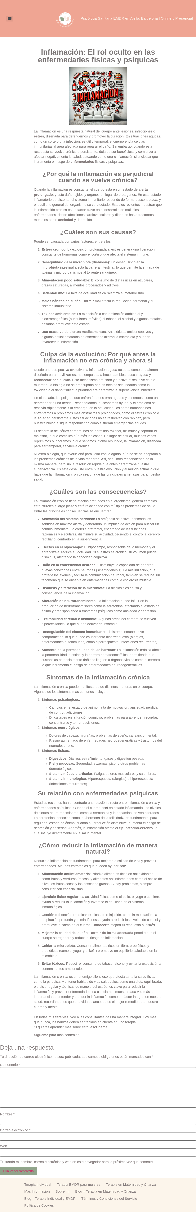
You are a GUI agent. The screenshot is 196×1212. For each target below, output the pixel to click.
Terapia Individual (37, 1184)
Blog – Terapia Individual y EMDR (50, 1198)
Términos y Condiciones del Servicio (109, 1198)
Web (3, 1146)
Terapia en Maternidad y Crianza (131, 1184)
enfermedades (82, 162)
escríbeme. (99, 1027)
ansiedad (65, 220)
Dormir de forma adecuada (111, 933)
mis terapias (58, 1017)
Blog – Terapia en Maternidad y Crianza (105, 1191)
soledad (44, 418)
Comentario (10, 1065)
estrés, (39, 136)
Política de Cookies (39, 1205)
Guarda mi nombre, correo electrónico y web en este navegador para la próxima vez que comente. (78, 1162)
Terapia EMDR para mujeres (78, 1184)
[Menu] (9, 19)
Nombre (7, 1114)
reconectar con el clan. (52, 380)
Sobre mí (62, 1191)
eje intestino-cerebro (136, 828)
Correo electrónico (15, 1130)
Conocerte (100, 925)
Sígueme (41, 1035)
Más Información (37, 1191)
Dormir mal (91, 301)
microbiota (50, 267)
